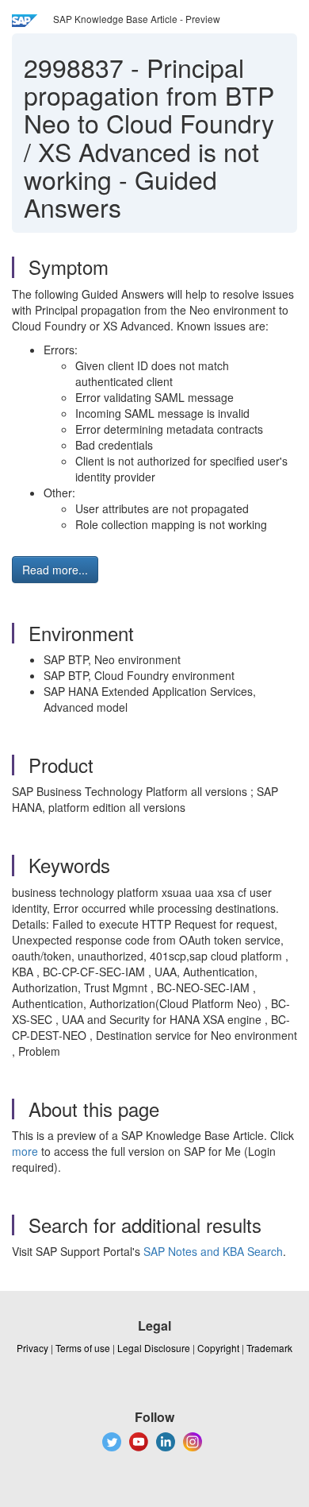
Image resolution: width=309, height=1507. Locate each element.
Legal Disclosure (153, 1347)
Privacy (32, 1347)
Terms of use (82, 1347)
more (25, 1151)
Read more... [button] (55, 570)
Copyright (218, 1347)
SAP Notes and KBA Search (213, 1251)
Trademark (269, 1347)
